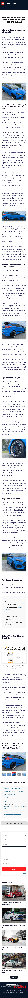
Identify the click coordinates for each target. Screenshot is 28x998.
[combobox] (14, 835)
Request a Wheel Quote (10, 801)
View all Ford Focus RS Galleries (12, 788)
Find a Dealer (7, 798)
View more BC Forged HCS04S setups (13, 791)
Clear (24, 873)
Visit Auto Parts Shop (9, 794)
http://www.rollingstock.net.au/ (12, 814)
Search (14, 869)
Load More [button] (14, 977)
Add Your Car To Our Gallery (14, 823)
